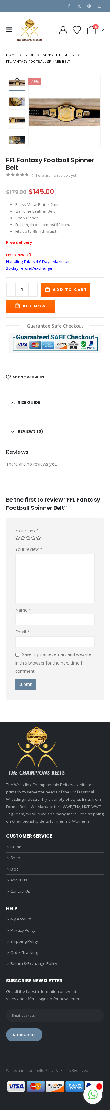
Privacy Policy (22, 930)
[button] (11, 30)
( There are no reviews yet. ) (55, 175)
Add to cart (70, 289)
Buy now (34, 306)
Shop (15, 857)
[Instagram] (99, 6)
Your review (28, 549)
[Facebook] (69, 6)
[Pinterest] (89, 6)
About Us (18, 880)
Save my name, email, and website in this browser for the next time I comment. (53, 662)
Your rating (26, 531)
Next (17, 142)
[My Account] (63, 30)
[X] (79, 6)
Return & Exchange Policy (33, 963)
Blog (14, 869)
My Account (20, 919)
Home (15, 846)
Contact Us (20, 891)
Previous (17, 79)
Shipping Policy (24, 941)
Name (23, 610)
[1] (93, 1094)
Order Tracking (24, 952)
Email (22, 632)
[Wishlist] (77, 30)
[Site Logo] (29, 30)
